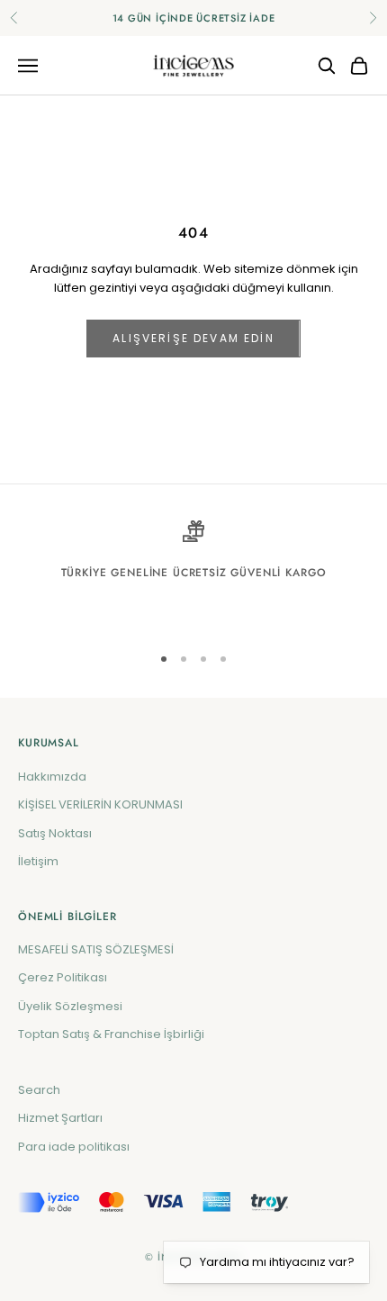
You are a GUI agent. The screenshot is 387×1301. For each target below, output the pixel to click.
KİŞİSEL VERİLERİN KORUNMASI (100, 804)
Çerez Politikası (62, 977)
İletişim (38, 861)
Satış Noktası (55, 833)
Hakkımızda (52, 776)
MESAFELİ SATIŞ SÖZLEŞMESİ (96, 949)
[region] (193, 574)
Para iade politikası (74, 1146)
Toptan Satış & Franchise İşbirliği (111, 1034)
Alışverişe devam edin (193, 338)
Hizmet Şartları (60, 1117)
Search (39, 1089)
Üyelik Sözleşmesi (70, 1006)
